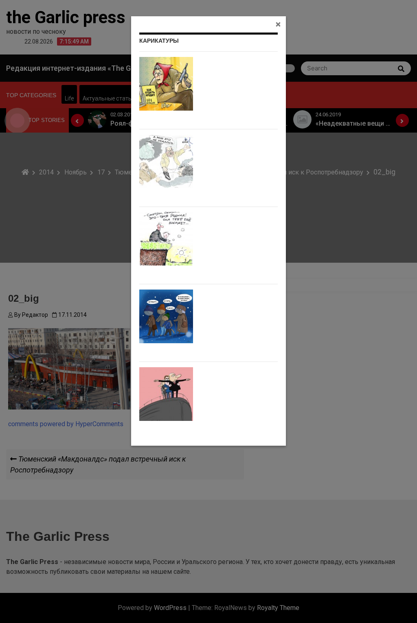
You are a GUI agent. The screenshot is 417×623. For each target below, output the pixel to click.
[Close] (278, 24)
